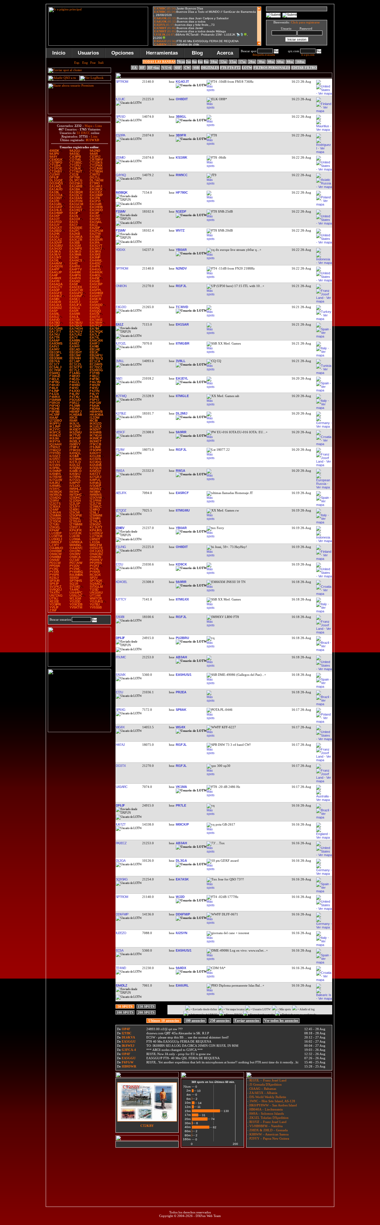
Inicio (58, 53)
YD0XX (120, 249)
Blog (197, 53)
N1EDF (181, 211)
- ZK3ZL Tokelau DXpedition (267, 1117)
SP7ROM (122, 81)
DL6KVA (128, 1037)
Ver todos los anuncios (281, 1021)
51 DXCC (83, 133)
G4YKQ (121, 175)
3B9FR (181, 135)
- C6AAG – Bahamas (261, 1088)
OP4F (126, 1029)
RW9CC (182, 175)
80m (290, 61)
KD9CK (181, 564)
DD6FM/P (122, 914)
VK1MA (181, 786)
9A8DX (181, 968)
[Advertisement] (223, 1163)
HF (142, 67)
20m (252, 61)
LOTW (247, 67)
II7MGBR (182, 343)
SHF (178, 67)
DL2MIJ (181, 413)
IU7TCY (121, 599)
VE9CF (120, 432)
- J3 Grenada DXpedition (264, 1084)
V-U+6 (166, 67)
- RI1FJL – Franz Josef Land (266, 1080)
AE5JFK (121, 493)
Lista (98, 126)
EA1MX (120, 674)
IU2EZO (121, 933)
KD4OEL (121, 582)
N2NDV (181, 268)
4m (194, 61)
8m (206, 61)
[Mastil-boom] (79, 665)
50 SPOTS (125, 1006)
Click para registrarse (305, 22)
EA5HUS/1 (183, 674)
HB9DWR (129, 1066)
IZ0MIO (120, 157)
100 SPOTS (125, 1012)
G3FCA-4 (129, 1050)
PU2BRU (182, 638)
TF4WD (121, 968)
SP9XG (120, 709)
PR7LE (181, 805)
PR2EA (181, 692)
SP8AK (181, 709)
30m (261, 61)
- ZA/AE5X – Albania (261, 1093)
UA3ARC (121, 786)
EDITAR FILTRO (304, 67)
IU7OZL (121, 343)
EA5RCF (182, 493)
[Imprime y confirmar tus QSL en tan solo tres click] (79, 731)
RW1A (120, 470)
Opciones (122, 53)
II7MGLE (182, 396)
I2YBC (127, 1033)
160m (300, 61)
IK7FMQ (121, 396)
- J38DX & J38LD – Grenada (267, 1130)
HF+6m (153, 67)
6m (200, 61)
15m (233, 61)
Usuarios (88, 53)
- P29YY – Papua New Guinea (267, 1138)
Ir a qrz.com (307, 54)
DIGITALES (210, 67)
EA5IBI (120, 617)
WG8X (120, 727)
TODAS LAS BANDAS (159, 61)
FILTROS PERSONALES (272, 67)
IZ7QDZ (121, 510)
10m (214, 61)
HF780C (182, 192)
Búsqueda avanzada (264, 54)
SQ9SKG (121, 879)
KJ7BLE (121, 413)
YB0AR (181, 249)
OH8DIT (182, 99)
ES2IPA (120, 135)
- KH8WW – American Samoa (267, 1134)
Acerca (225, 53)
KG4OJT (182, 81)
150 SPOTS (146, 1006)
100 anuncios (195, 1021)
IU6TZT (120, 824)
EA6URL (182, 985)
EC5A (119, 950)
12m (223, 61)
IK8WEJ (128, 1045)
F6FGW (128, 1062)
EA (134, 67)
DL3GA (120, 860)
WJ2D (180, 897)
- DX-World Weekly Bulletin (266, 1097)
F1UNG (121, 547)
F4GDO (121, 307)
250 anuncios (220, 1021)
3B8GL (181, 116)
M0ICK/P (182, 824)
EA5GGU (129, 1041)
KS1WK (181, 157)
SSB (196, 67)
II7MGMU (183, 510)
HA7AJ (120, 744)
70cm (181, 61)
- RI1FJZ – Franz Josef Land (266, 1122)
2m (188, 61)
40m (271, 61)
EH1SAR (182, 324)
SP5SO (120, 116)
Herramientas (162, 53)
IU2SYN (181, 933)
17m (242, 61)
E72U (119, 564)
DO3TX (120, 765)
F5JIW (120, 449)
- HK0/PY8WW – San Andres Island (271, 1105)
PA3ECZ (121, 843)
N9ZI (119, 378)
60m (280, 61)
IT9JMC (121, 657)
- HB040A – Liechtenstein (264, 1109)
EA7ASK (182, 879)
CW (187, 67)
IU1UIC (120, 99)
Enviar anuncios (247, 1021)
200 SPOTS (146, 1012)
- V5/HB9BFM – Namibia (264, 1126)
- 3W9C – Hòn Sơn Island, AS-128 (270, 1101)
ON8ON (121, 286)
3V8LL (120, 361)
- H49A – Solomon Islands (265, 1113)
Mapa (88, 126)
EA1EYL (182, 378)
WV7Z (180, 230)
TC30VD (182, 307)
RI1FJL (181, 286)
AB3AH (181, 657)
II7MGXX (182, 599)
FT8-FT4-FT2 (230, 67)
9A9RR (181, 432)
